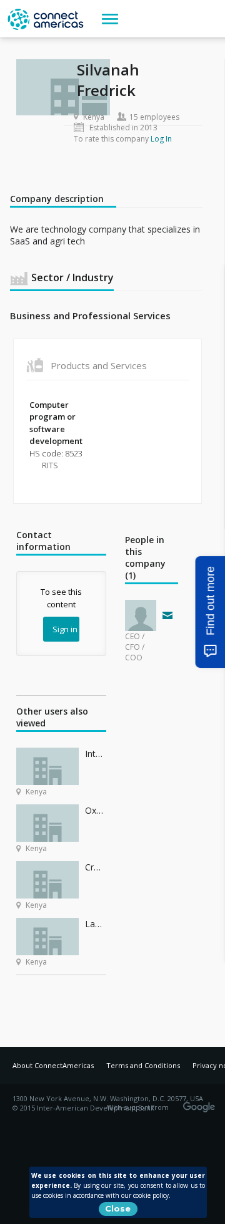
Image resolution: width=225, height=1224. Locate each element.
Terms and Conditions (143, 1065)
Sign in (65, 629)
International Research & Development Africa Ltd (95, 753)
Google (201, 1103)
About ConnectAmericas (53, 1065)
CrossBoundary (95, 867)
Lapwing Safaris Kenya (95, 924)
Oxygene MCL (95, 810)
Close (118, 1208)
